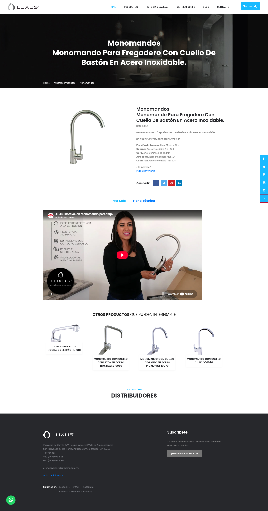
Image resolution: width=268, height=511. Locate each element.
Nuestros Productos (65, 82)
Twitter (75, 487)
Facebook (63, 487)
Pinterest (63, 491)
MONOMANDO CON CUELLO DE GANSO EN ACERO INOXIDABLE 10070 (157, 362)
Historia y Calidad (157, 7)
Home (113, 7)
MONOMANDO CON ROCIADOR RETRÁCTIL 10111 (64, 348)
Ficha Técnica (144, 201)
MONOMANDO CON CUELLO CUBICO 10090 (204, 360)
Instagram (88, 487)
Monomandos (87, 82)
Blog (206, 7)
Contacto (223, 7)
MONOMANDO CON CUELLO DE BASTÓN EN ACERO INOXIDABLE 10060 (111, 362)
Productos (131, 7)
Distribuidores (185, 7)
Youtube (75, 491)
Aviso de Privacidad (53, 475)
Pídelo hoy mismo (145, 171)
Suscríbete (177, 432)
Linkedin (87, 491)
